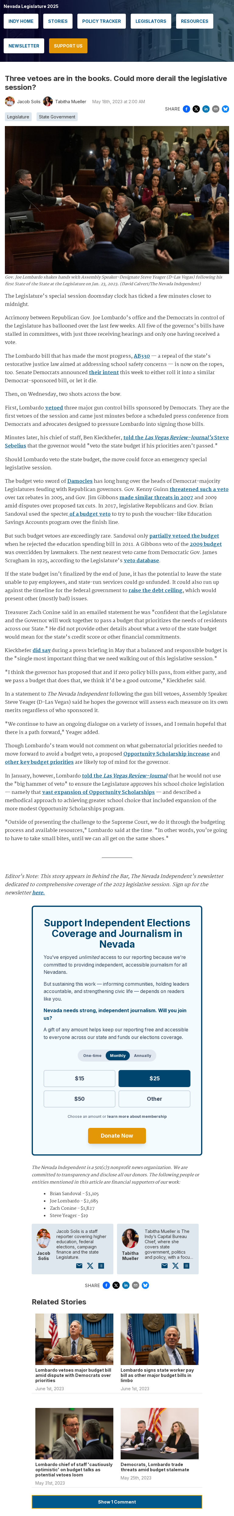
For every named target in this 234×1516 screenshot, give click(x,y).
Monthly (118, 1055)
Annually (142, 1055)
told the (124, 776)
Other (154, 1099)
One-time (92, 1055)
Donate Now (117, 1135)
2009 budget (206, 544)
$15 (79, 1078)
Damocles (80, 481)
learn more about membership (137, 1116)
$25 (155, 1078)
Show (117, 1501)
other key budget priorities (39, 762)
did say (42, 651)
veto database (141, 561)
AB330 (142, 356)
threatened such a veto (199, 490)
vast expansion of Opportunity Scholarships (98, 792)
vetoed (54, 408)
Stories (58, 21)
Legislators (151, 21)
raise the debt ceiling (156, 591)
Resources (194, 21)
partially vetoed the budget (184, 536)
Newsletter (24, 45)
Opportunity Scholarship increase (166, 754)
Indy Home (21, 21)
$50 (79, 1099)
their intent (104, 373)
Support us (68, 45)
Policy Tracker (101, 21)
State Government (57, 116)
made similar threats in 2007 (156, 498)
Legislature (18, 116)
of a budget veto (89, 514)
